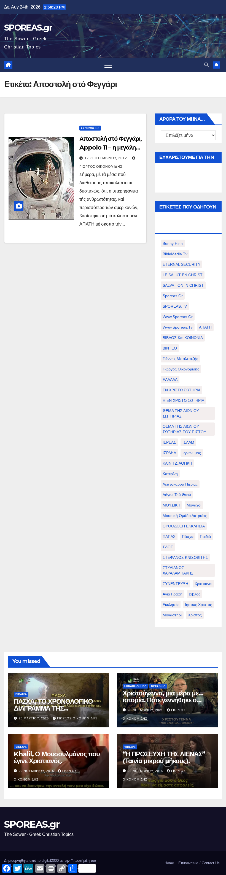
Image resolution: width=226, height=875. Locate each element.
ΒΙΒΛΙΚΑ (21, 694)
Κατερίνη (170, 474)
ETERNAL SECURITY (181, 264)
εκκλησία (171, 604)
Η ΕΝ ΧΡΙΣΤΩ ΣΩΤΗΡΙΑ (183, 400)
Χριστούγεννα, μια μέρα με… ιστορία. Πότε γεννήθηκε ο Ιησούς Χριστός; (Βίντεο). (163, 700)
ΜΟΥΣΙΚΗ (171, 505)
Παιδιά (205, 536)
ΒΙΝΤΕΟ (170, 348)
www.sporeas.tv (178, 327)
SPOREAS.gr (28, 28)
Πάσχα (187, 536)
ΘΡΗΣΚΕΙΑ (158, 685)
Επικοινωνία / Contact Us (199, 863)
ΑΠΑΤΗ (205, 327)
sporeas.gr (173, 296)
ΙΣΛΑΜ (188, 442)
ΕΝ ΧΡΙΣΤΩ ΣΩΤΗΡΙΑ (181, 390)
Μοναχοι (194, 505)
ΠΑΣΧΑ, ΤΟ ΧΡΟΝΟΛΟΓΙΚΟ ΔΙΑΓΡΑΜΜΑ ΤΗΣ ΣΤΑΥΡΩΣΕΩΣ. (53, 708)
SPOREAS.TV (175, 306)
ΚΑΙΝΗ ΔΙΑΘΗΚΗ (177, 463)
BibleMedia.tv (175, 254)
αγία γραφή (172, 594)
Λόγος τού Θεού (177, 494)
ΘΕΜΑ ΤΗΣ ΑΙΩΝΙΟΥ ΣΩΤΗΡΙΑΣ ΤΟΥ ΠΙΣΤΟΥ (184, 429)
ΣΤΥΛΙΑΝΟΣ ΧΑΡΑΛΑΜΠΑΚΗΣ (178, 570)
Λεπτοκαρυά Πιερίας (180, 484)
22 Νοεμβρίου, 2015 (37, 771)
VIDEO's (21, 746)
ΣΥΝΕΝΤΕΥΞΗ (175, 583)
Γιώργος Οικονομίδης (181, 369)
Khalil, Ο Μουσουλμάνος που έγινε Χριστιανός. (57, 757)
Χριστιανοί (203, 583)
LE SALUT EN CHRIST (183, 275)
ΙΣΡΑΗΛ (169, 453)
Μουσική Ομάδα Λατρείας (185, 515)
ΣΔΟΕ (168, 547)
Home (169, 863)
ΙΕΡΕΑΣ (169, 442)
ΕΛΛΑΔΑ (170, 379)
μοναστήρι (172, 615)
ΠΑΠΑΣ (169, 536)
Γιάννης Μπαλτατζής (180, 358)
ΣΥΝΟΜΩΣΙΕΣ (90, 127)
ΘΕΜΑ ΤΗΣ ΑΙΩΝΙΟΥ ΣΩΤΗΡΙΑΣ (181, 413)
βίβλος (194, 594)
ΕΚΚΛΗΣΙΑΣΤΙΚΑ (135, 685)
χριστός (195, 615)
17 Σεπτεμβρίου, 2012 (106, 158)
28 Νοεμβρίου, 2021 (146, 710)
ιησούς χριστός (198, 604)
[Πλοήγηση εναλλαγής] (108, 65)
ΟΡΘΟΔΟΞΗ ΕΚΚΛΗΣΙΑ (184, 526)
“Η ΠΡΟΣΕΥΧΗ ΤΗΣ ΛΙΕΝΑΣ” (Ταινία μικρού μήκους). (164, 757)
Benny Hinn (173, 243)
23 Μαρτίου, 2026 (34, 718)
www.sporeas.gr (178, 317)
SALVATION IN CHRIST (183, 285)
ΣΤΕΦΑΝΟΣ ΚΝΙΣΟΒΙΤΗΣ (185, 557)
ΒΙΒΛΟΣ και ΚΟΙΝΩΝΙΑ (183, 337)
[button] (206, 65)
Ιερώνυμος (191, 453)
